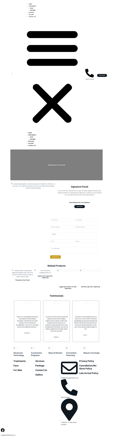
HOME (30, 4)
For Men (17, 370)
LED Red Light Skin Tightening (90, 287)
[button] (52, 76)
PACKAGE (31, 12)
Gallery (39, 374)
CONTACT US (32, 16)
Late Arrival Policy (88, 373)
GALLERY (31, 14)
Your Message (53, 245)
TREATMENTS (32, 6)
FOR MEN (32, 10)
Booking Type (53, 231)
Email (51, 224)
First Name (53, 216)
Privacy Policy (86, 361)
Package (39, 365)
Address (52, 238)
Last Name (77, 216)
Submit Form (55, 257)
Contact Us (41, 370)
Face (15, 365)
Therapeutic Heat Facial (22, 280)
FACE (31, 8)
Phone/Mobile (78, 224)
